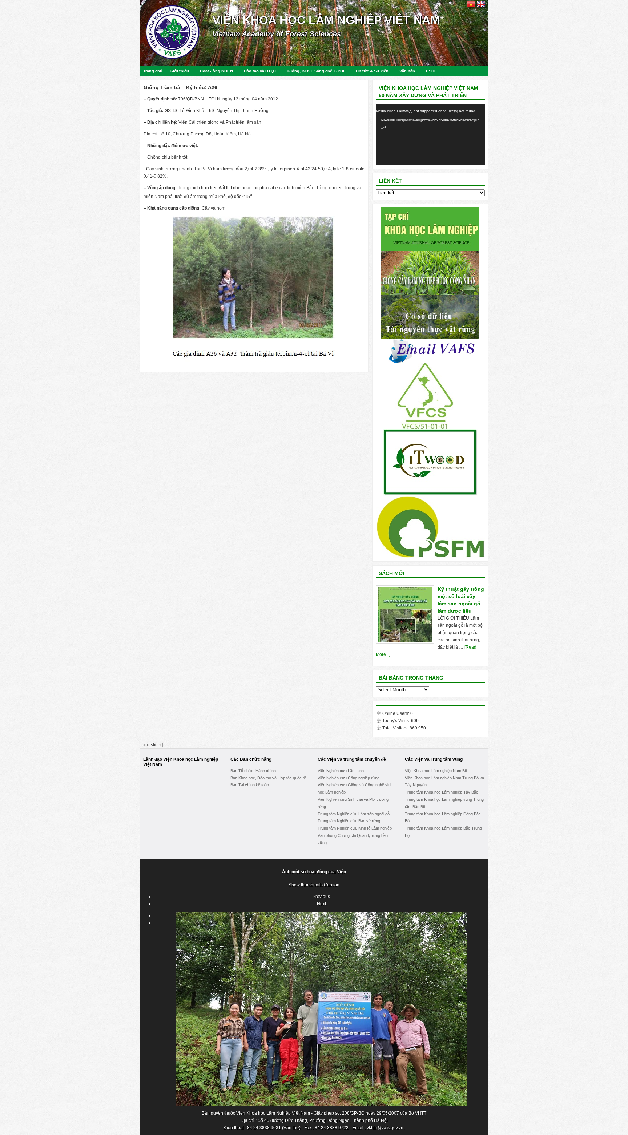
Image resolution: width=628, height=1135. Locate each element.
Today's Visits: (396, 720)
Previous (321, 896)
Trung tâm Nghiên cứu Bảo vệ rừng (349, 821)
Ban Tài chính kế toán (249, 785)
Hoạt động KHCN (216, 71)
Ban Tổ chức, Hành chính (253, 770)
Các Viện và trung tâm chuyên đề (352, 759)
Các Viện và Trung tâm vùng (434, 759)
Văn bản (407, 71)
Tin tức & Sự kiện (372, 71)
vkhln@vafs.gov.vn (385, 1127)
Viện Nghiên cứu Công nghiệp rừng (348, 778)
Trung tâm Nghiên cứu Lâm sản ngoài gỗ (354, 814)
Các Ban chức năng (250, 759)
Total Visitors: (396, 728)
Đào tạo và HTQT (260, 71)
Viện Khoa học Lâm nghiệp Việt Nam (326, 20)
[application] (430, 134)
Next (321, 903)
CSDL (431, 71)
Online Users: (396, 713)
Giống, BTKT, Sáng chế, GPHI (315, 71)
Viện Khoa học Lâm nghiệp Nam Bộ (436, 770)
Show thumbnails (306, 884)
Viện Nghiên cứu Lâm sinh (341, 770)
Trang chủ (152, 71)
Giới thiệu (179, 71)
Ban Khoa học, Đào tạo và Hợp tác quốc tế (268, 778)
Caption (331, 884)
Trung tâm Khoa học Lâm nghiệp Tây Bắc (441, 792)
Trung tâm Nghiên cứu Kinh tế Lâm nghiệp (355, 828)
